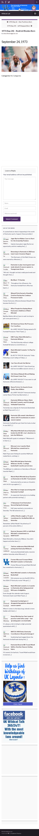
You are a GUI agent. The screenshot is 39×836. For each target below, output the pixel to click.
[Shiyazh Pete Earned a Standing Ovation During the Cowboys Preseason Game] (6, 295)
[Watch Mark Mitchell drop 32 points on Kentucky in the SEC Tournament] (6, 479)
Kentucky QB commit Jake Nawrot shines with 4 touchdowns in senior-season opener (23, 417)
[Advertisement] (19, 99)
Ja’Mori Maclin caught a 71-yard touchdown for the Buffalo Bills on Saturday (22, 518)
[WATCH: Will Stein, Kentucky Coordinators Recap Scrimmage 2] (6, 634)
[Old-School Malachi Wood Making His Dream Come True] (6, 376)
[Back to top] (34, 831)
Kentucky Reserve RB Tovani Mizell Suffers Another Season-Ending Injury (23, 647)
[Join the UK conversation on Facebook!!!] (5, 1)
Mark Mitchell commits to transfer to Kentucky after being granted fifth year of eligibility (23, 588)
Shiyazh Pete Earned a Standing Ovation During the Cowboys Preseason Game (22, 295)
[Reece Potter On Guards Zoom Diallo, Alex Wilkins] (6, 389)
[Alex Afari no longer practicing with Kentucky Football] (6, 492)
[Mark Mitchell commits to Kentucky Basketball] (6, 575)
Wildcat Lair (6, 13)
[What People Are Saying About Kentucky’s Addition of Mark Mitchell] (6, 311)
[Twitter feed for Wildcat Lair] (9, 1)
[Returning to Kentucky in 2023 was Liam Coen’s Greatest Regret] (6, 254)
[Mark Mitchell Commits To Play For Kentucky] (6, 352)
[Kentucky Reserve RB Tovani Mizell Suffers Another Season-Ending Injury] (6, 647)
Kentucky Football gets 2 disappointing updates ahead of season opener (22, 603)
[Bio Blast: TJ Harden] (6, 282)
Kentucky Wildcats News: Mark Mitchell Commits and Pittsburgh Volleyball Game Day (22, 402)
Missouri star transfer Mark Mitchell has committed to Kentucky (20, 448)
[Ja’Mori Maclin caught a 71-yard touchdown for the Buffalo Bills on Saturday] (6, 518)
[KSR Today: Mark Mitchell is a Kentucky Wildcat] (6, 339)
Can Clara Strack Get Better (20, 363)
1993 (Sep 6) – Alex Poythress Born (20, 22)
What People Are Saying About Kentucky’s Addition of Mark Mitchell (21, 311)
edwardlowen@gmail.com (10, 33)
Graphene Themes (16, 833)
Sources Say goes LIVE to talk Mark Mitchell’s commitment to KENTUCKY (23, 533)
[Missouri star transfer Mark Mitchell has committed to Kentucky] (6, 448)
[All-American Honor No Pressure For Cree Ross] (6, 326)
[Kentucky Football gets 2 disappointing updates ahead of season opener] (6, 603)
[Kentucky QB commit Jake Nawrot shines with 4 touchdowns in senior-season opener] (6, 418)
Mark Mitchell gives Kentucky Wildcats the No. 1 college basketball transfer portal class (22, 463)
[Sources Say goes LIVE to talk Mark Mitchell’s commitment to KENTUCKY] (6, 533)
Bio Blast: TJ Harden (18, 280)
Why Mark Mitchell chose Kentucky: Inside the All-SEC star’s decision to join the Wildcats (23, 433)
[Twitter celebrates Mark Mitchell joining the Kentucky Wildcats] (6, 549)
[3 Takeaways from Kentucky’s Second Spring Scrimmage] (6, 505)
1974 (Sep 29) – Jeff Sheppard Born (18, 26)
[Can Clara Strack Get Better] (6, 365)
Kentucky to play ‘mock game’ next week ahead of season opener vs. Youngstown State (23, 267)
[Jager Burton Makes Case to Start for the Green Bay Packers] (6, 241)
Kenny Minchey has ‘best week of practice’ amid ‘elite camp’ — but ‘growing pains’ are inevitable (22, 618)
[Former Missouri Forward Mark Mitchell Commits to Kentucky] (6, 562)
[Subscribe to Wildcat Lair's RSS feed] (3, 1)
